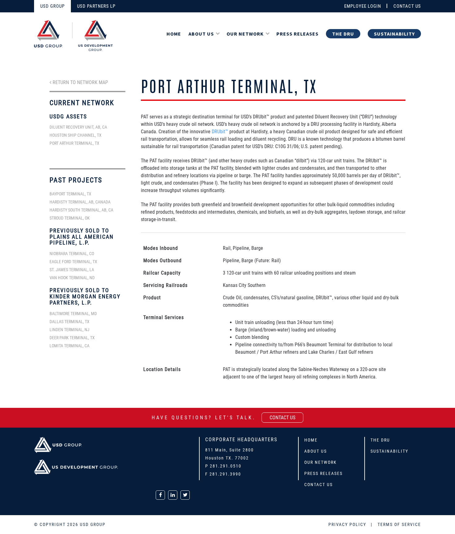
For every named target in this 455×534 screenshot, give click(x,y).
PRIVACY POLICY (348, 524)
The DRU (343, 34)
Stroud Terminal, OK (70, 218)
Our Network (245, 34)
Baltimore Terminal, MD (73, 313)
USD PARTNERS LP (96, 6)
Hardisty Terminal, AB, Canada (80, 201)
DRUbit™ (220, 132)
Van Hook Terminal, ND (72, 277)
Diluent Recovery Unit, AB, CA (78, 127)
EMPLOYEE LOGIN (362, 6)
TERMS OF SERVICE (399, 524)
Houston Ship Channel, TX (76, 135)
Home (174, 34)
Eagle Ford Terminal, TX (73, 261)
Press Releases (297, 34)
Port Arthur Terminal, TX (74, 143)
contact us (282, 418)
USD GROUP (52, 6)
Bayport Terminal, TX (70, 193)
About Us (201, 34)
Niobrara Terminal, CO (72, 253)
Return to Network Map (79, 82)
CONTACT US (407, 6)
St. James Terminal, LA (72, 269)
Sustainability (394, 34)
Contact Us (318, 484)
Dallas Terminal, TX (69, 321)
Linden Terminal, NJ (69, 329)
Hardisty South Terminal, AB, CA (81, 209)
